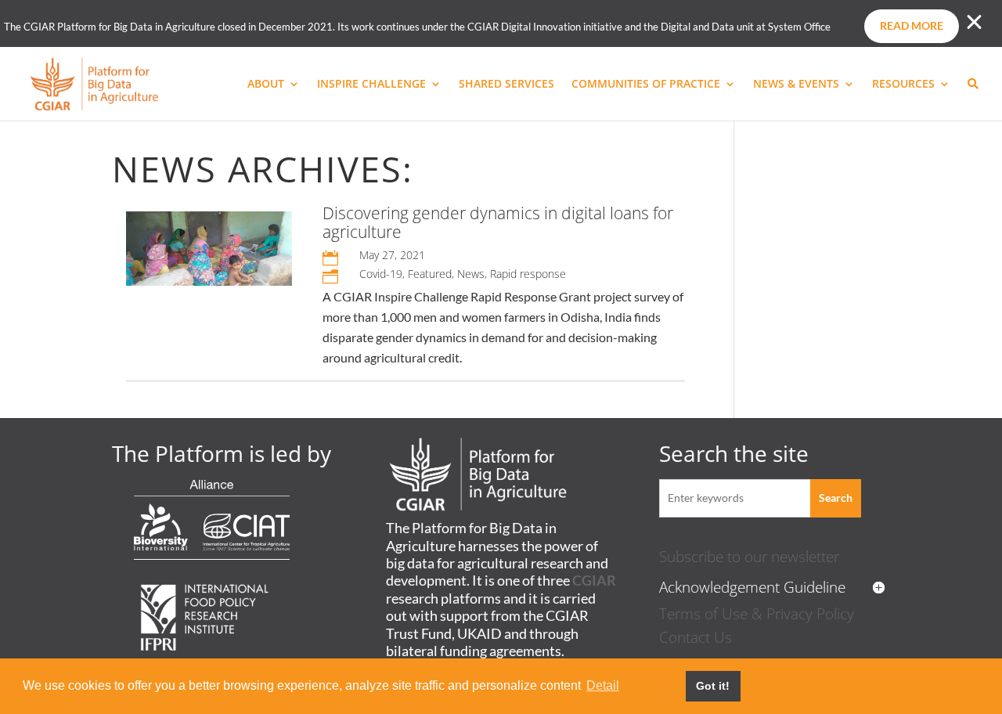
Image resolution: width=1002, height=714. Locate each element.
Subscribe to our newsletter (749, 556)
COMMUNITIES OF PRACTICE (645, 84)
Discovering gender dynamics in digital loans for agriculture (498, 222)
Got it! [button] (713, 686)
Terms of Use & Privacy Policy (756, 613)
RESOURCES (903, 84)
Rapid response (528, 273)
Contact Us (695, 636)
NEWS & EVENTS (796, 84)
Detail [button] (602, 685)
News (471, 273)
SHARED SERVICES (506, 84)
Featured (430, 273)
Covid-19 (380, 273)
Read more (911, 25)
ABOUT (265, 84)
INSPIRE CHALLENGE (371, 84)
